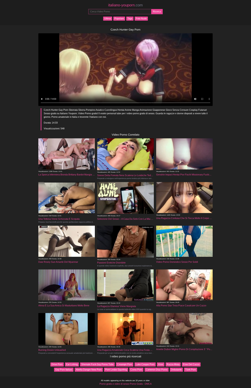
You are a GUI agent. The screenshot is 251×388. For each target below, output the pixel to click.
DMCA (148, 384)
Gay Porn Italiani (63, 369)
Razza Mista (173, 364)
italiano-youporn (125, 5)
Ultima (107, 18)
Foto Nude (141, 18)
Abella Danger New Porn (89, 369)
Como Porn (136, 369)
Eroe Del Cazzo (191, 364)
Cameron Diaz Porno (156, 369)
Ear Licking (72, 364)
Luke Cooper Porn (145, 364)
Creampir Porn (124, 364)
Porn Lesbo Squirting (116, 369)
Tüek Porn (190, 369)
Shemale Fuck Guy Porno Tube (97, 364)
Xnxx (160, 364)
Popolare (119, 18)
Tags (129, 18)
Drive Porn (57, 364)
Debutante (176, 369)
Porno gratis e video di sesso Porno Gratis (121, 384)
